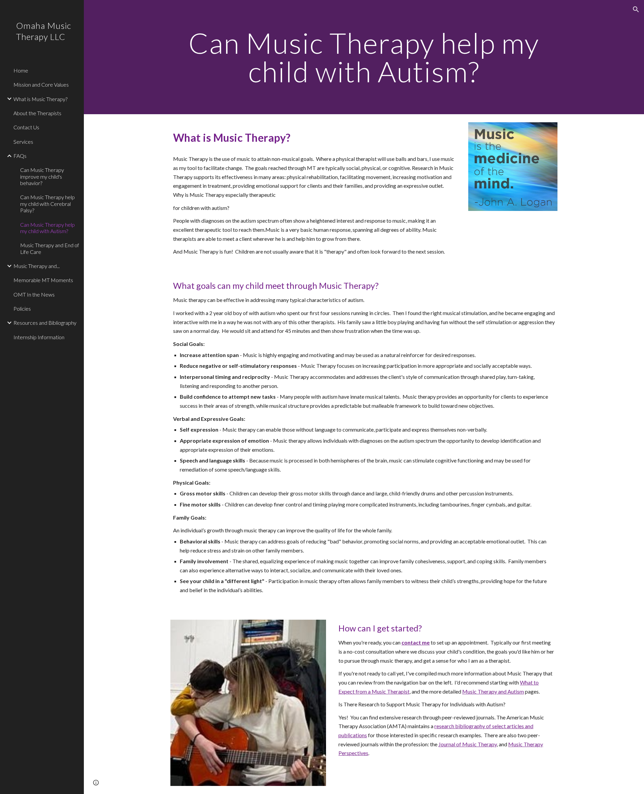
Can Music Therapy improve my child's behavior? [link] (42, 176)
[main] (363, 57)
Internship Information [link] (38, 337)
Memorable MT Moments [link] (43, 280)
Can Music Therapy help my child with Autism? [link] (47, 227)
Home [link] (20, 70)
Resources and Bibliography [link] (44, 322)
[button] (636, 9)
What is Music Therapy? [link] (40, 99)
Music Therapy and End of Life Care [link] (49, 248)
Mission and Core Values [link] (41, 84)
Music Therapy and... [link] (36, 266)
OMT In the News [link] (34, 294)
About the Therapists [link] (37, 113)
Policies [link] (22, 308)
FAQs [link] (19, 155)
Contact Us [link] (26, 127)
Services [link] (23, 141)
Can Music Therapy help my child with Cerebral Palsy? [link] (47, 203)
